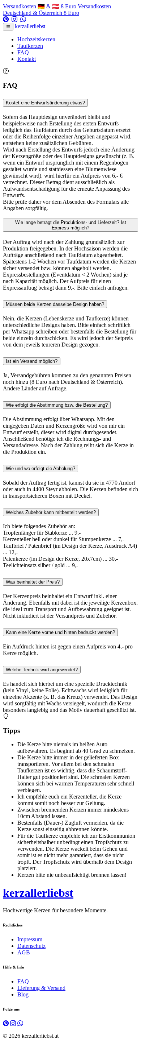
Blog (23, 994)
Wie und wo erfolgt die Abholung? (40, 468)
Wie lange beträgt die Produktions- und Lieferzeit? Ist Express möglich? (70, 225)
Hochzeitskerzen (36, 39)
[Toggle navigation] (8, 26)
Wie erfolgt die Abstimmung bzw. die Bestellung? (57, 405)
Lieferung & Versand (41, 988)
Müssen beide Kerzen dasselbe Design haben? (55, 304)
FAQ (23, 52)
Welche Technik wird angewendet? (42, 669)
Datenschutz (31, 946)
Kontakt (26, 59)
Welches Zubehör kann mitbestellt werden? (51, 512)
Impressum (29, 939)
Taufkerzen (30, 46)
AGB (23, 952)
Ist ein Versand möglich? (31, 361)
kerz (30, 26)
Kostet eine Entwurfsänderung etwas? (45, 102)
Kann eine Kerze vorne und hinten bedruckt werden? (60, 632)
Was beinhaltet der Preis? (33, 582)
